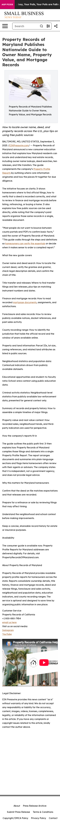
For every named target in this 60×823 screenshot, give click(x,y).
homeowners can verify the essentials (25, 243)
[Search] (41, 26)
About (17, 805)
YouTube (7, 634)
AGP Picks (7, 4)
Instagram (8, 630)
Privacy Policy (38, 818)
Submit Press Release (18, 812)
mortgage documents (25, 302)
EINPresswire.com (19, 145)
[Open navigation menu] (5, 26)
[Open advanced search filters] (48, 26)
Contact (53, 818)
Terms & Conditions (43, 812)
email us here (9, 622)
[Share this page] (56, 26)
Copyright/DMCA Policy (15, 818)
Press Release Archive (34, 805)
